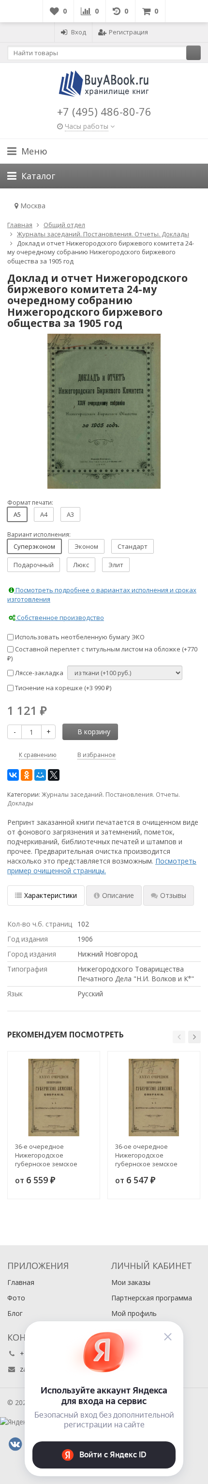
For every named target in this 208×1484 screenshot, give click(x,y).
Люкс (81, 564)
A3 (70, 514)
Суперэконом (34, 546)
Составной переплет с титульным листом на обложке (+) (102, 654)
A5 (17, 514)
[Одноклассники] (26, 775)
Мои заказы (130, 1282)
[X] (53, 775)
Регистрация (128, 32)
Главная (20, 1282)
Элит (115, 564)
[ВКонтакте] (13, 775)
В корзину (93, 731)
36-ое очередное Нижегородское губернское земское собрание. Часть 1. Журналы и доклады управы (146, 1155)
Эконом (86, 546)
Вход (78, 32)
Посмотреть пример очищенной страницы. (101, 865)
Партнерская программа (151, 1297)
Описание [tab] (118, 895)
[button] (179, 1037)
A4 (43, 514)
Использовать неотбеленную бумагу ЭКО (79, 637)
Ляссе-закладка (38, 672)
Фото (16, 1297)
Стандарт (133, 546)
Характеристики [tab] (50, 895)
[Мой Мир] (40, 775)
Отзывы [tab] (173, 895)
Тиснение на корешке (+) (62, 687)
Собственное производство (59, 617)
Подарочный (34, 564)
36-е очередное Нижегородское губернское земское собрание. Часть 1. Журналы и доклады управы (46, 1155)
